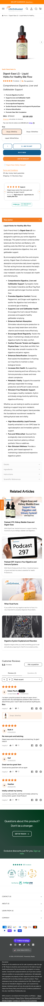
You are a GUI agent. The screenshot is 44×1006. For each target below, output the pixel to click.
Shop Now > (29, 2)
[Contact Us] (36, 8)
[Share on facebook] (32, 708)
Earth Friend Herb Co (9, 69)
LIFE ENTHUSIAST (18, 956)
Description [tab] (8, 220)
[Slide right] (41, 42)
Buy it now (22, 152)
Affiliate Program (7, 1000)
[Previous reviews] (5, 191)
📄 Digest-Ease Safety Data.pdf (15, 165)
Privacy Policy (20, 998)
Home (5, 15)
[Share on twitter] (36, 708)
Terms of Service (10, 998)
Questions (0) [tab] (32, 673)
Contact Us (16, 1000)
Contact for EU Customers (29, 1000)
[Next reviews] (39, 191)
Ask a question (33, 664)
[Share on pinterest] (40, 708)
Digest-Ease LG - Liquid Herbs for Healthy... (22, 15)
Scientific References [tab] (12, 479)
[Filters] (9, 679)
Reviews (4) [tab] (12, 673)
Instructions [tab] (8, 474)
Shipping (6, 119)
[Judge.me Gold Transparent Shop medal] (32, 873)
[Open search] (4, 679)
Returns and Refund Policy (33, 998)
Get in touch (20, 834)
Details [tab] (6, 464)
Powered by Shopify (29, 956)
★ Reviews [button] (2, 505)
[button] (3, 8)
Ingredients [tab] (8, 469)
